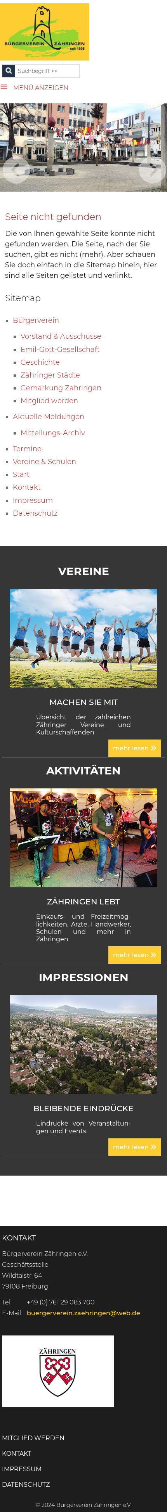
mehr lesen (131, 748)
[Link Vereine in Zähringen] (83, 638)
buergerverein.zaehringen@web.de (83, 1313)
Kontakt (16, 1453)
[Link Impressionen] (83, 1044)
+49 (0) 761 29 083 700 (61, 1302)
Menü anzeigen (40, 88)
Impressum (22, 1469)
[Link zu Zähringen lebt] (83, 837)
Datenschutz (26, 1484)
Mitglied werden (33, 1438)
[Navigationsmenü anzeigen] (6, 85)
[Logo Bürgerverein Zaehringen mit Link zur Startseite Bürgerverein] (44, 31)
